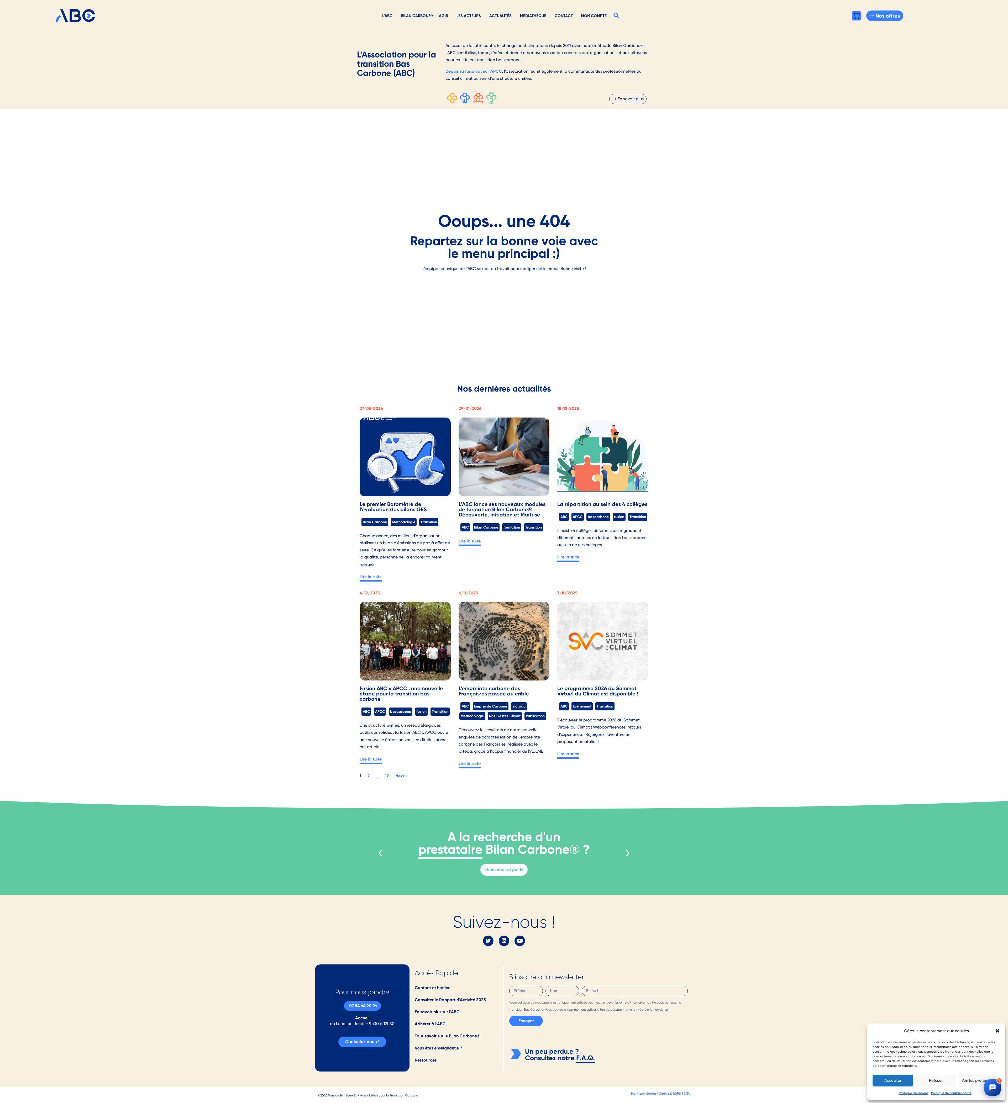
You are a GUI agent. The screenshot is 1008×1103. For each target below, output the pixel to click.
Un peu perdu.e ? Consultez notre (552, 1054)
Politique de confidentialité (951, 1093)
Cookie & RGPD (670, 1093)
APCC (577, 516)
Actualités (500, 15)
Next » (401, 776)
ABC (465, 527)
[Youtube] (519, 941)
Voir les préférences (979, 1080)
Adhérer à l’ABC (430, 1024)
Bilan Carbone (375, 522)
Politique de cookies (913, 1093)
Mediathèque (533, 15)
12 (387, 776)
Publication (535, 716)
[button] (997, 1030)
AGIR (443, 15)
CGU (687, 1093)
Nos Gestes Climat (505, 716)
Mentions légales (644, 1093)
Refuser (936, 1080)
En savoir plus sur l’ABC (437, 1012)
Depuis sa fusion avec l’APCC (473, 71)
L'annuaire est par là (504, 869)
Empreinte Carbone (490, 706)
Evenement (582, 706)
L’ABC (387, 15)
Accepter (892, 1080)
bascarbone (598, 516)
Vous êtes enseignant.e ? (438, 1048)
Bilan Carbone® (417, 15)
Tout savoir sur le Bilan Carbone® (447, 1036)
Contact (564, 15)
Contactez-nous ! (362, 1041)
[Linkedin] (504, 941)
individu (519, 706)
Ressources (426, 1060)
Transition (429, 522)
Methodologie (403, 522)
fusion (619, 516)
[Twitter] (488, 941)
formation (511, 527)
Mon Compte (594, 15)
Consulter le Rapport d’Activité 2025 (450, 999)
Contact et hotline (432, 987)
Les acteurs (468, 15)
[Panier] (856, 15)
